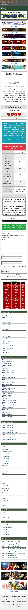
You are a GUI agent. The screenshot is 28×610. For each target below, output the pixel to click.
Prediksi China (5, 334)
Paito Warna (4, 446)
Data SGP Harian (7, 367)
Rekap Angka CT (5, 461)
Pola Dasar (4, 473)
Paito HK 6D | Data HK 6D (9, 375)
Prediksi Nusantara (6, 341)
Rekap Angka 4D (5, 458)
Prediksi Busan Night (14, 550)
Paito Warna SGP (7, 368)
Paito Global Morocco (8, 418)
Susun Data (4, 503)
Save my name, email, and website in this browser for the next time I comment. (13, 267)
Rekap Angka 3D (5, 456)
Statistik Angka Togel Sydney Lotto (17, 553)
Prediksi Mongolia (6, 338)
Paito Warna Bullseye (8, 395)
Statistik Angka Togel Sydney (8, 430)
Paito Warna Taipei (13, 557)
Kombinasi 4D (5, 485)
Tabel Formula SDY (7, 363)
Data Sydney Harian (7, 384)
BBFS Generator (5, 481)
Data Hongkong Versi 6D (8, 372)
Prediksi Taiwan (5, 329)
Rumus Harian (5, 449)
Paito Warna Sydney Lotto (15, 551)
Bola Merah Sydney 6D (8, 411)
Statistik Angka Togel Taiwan (8, 434)
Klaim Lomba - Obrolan (7, 320)
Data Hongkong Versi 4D (8, 370)
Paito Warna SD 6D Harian (9, 388)
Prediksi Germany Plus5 (7, 345)
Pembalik (4, 498)
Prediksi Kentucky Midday (8, 348)
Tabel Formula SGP (7, 360)
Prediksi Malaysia (6, 343)
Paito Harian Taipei (13, 543)
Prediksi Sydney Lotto (14, 544)
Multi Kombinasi (5, 488)
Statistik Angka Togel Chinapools (9, 432)
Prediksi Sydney (5, 327)
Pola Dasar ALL (5, 475)
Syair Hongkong (5, 517)
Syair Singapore (5, 515)
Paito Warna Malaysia (8, 398)
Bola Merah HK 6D (7, 409)
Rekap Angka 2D (5, 453)
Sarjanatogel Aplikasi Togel (8, 1)
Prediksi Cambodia (6, 331)
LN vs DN (4, 492)
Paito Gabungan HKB (8, 416)
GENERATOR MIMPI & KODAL (14, 276)
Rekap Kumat (5, 463)
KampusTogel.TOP (11, 606)
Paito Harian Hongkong (8, 404)
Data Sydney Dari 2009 (8, 381)
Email (3, 260)
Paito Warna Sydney (8, 389)
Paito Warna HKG (7, 379)
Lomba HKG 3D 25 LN (7, 317)
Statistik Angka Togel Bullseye (9, 439)
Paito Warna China (7, 397)
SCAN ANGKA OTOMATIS (14, 274)
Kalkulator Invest (5, 500)
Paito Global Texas (7, 414)
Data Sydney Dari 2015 (8, 382)
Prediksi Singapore (6, 322)
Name (3, 255)
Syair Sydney (5, 512)
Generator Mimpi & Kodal (7, 524)
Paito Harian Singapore (8, 405)
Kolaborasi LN (5, 490)
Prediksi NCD (5, 350)
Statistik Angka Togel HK (7, 427)
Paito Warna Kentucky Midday (10, 402)
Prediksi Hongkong (6, 324)
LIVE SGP (10, 3)
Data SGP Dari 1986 (8, 365)
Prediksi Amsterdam (14, 74)
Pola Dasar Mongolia (14, 546)
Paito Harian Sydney (8, 407)
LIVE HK (16, 3)
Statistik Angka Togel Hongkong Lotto (17, 548)
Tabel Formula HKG (7, 361)
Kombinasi (4, 483)
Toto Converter (5, 465)
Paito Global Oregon (7, 412)
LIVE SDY (4, 3)
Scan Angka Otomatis (7, 451)
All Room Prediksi (6, 352)
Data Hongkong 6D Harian (9, 374)
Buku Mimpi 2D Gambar (7, 527)
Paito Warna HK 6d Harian (9, 377)
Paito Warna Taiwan (7, 393)
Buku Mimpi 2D (5, 529)
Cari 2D (3, 505)
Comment (4, 239)
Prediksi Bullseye (6, 336)
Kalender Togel (20, 127)
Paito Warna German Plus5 (9, 400)
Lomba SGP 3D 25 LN (7, 315)
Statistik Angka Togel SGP (8, 425)
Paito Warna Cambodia (8, 391)
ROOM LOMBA (5, 4)
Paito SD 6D (6, 386)
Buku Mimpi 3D (5, 532)
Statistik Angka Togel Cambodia (9, 437)
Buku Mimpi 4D (5, 534)
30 (23, 221)
